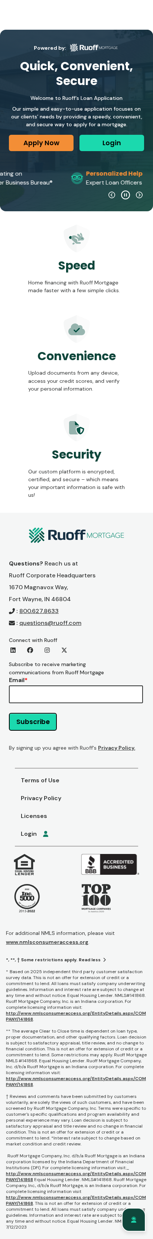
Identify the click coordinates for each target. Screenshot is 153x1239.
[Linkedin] (13, 650)
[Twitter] (64, 650)
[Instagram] (47, 650)
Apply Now (41, 142)
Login (111, 142)
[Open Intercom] (134, 1220)
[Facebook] (30, 650)
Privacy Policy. (116, 747)
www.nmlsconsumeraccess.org (47, 942)
